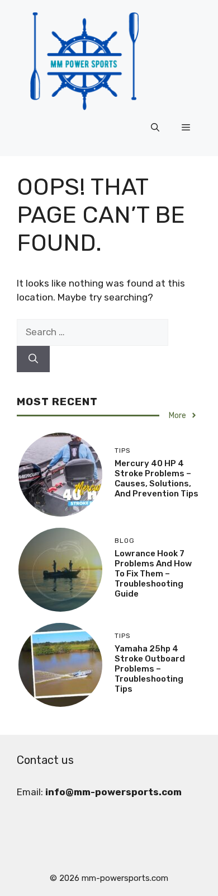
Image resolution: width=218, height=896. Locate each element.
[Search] (33, 359)
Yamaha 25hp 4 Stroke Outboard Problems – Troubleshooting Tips (150, 669)
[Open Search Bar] (155, 128)
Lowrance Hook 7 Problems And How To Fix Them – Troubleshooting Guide (153, 573)
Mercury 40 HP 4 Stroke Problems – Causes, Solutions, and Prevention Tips (156, 478)
